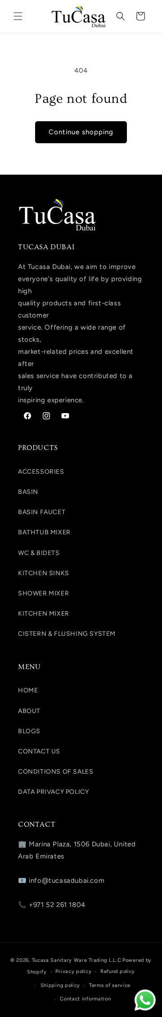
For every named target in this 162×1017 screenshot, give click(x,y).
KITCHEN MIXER (43, 613)
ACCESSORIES (41, 471)
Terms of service (109, 985)
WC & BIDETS (39, 553)
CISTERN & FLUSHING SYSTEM (67, 634)
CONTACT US (39, 751)
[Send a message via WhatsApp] (145, 1000)
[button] (18, 16)
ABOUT (29, 711)
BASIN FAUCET (41, 512)
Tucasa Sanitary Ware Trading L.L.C (77, 960)
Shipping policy (60, 985)
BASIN (28, 492)
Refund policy (117, 971)
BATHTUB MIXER (44, 532)
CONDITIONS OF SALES (55, 771)
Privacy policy (73, 971)
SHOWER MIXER (43, 593)
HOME (28, 690)
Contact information (85, 999)
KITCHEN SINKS (43, 573)
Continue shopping (81, 132)
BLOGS (29, 731)
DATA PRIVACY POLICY (53, 792)
